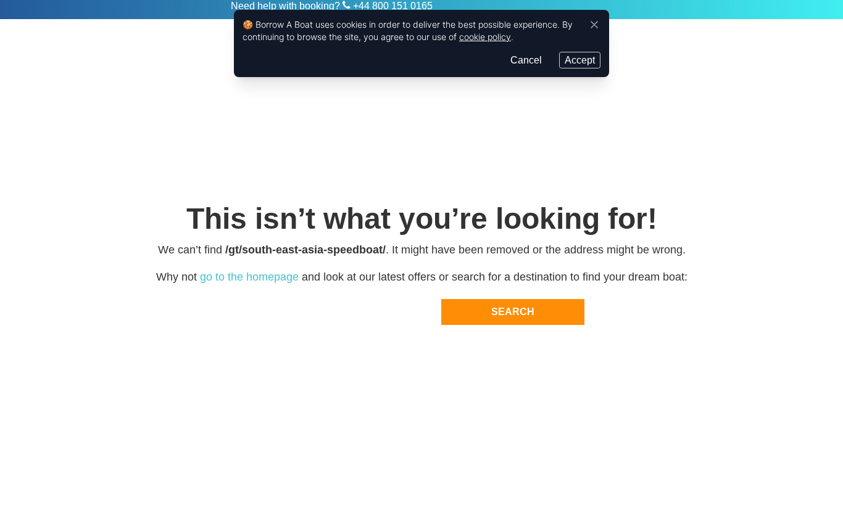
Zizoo (181, 10)
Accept (580, 60)
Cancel (526, 60)
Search (512, 311)
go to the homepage (249, 277)
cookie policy (485, 36)
